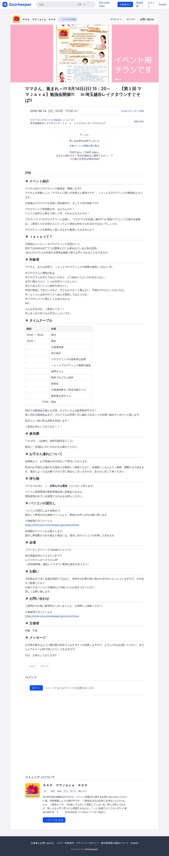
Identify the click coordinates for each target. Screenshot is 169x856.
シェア (31, 666)
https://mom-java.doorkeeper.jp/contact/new (52, 525)
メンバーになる (68, 19)
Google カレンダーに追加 (132, 111)
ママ (66, 791)
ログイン (36, 687)
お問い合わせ (147, 19)
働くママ (82, 791)
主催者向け (125, 4)
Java (59, 791)
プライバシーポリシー (87, 843)
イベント (115, 19)
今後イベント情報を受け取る (84, 145)
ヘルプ (59, 843)
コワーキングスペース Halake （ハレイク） (53, 119)
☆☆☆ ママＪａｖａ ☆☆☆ (39, 19)
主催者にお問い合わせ (42, 843)
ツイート (44, 666)
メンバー (130, 19)
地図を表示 (139, 121)
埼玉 (52, 791)
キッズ (73, 791)
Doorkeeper (91, 849)
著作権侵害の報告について (115, 843)
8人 (45, 791)
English (163, 4)
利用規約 (69, 843)
